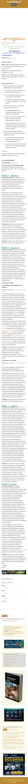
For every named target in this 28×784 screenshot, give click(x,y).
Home (5, 780)
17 (16, 330)
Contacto (14, 780)
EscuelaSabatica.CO (14, 1)
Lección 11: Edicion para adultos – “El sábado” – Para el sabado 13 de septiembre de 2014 (13, 633)
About (9, 780)
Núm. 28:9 (20, 550)
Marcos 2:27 (11, 58)
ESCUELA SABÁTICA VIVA (9, 659)
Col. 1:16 (14, 289)
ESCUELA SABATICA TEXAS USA (11, 657)
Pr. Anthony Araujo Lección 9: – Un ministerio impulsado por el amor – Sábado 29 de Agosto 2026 (13, 733)
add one (12, 579)
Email (3, 590)
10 (23, 550)
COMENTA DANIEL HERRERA (10, 662)
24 (6, 341)
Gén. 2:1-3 (9, 332)
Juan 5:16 (13, 330)
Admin (14, 782)
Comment (4, 601)
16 (9, 330)
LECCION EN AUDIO (8, 665)
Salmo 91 (8, 539)
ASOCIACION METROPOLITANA (10, 654)
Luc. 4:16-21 (20, 289)
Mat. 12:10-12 (15, 363)
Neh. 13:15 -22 (21, 335)
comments (5, 44)
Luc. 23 (4, 341)
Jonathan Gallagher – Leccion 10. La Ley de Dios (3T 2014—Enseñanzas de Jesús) (13, 628)
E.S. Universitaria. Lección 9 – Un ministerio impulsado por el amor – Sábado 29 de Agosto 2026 (13, 736)
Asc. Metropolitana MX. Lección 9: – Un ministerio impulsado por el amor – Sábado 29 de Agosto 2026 (13, 739)
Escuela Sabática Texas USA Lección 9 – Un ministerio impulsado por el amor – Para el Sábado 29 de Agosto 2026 (13, 743)
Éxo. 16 (11, 341)
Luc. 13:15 (6, 330)
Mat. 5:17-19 (13, 335)
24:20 (20, 363)
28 (15, 58)
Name (3, 585)
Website (4, 596)
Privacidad (21, 780)
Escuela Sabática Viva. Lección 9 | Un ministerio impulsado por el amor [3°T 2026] (12, 747)
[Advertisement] (14, 23)
